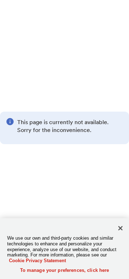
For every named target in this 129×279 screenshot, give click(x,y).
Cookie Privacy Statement (37, 260)
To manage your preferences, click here (64, 270)
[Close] (120, 228)
